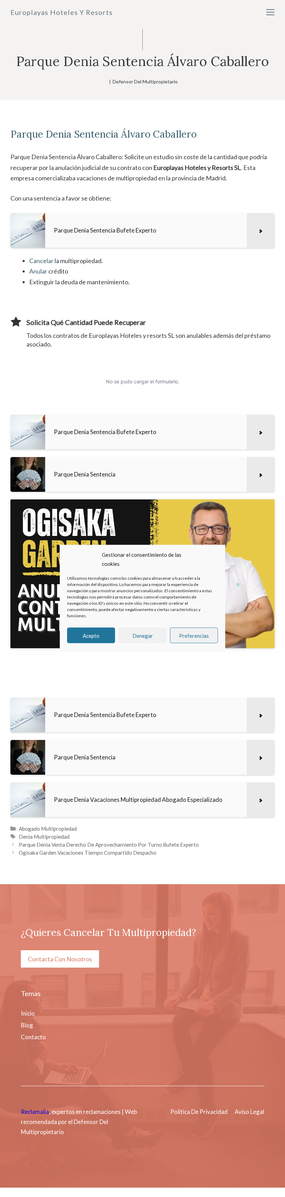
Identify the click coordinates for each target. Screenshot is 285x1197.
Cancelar (41, 260)
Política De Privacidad (199, 1111)
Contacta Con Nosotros (60, 959)
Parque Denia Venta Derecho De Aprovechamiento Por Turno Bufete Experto (109, 844)
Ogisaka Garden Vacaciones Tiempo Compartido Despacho (87, 852)
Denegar (142, 635)
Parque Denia (41, 134)
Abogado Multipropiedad (48, 828)
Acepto (91, 635)
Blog (27, 1025)
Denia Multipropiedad (44, 836)
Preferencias (194, 635)
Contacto (33, 1037)
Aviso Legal (249, 1111)
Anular (38, 271)
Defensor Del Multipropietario (145, 81)
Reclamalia (35, 1111)
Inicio (28, 1013)
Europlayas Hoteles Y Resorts (61, 12)
